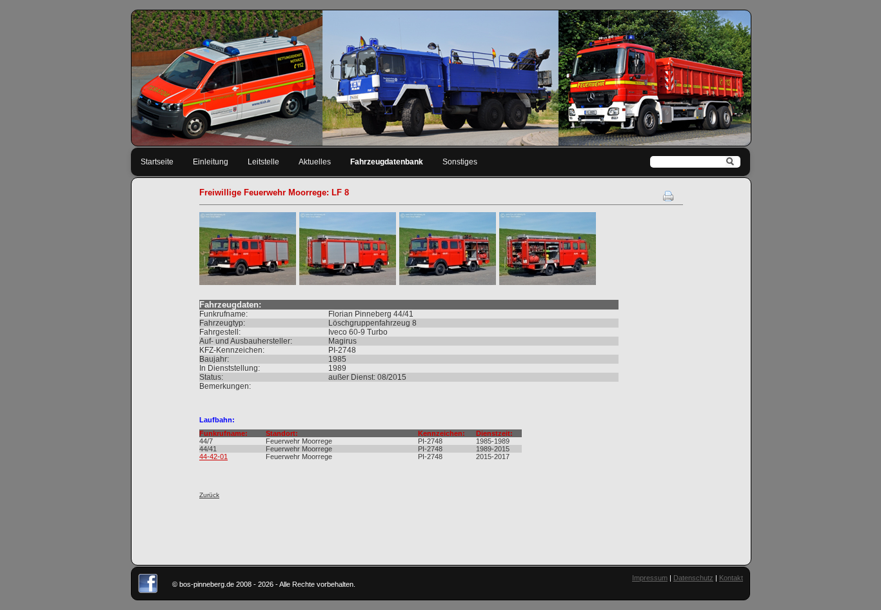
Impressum (650, 578)
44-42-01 (213, 456)
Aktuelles (315, 161)
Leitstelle (263, 161)
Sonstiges (459, 161)
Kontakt (731, 578)
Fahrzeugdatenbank (386, 161)
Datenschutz (693, 578)
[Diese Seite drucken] (668, 198)
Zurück (209, 494)
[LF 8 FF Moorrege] (247, 282)
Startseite (157, 161)
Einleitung (210, 161)
